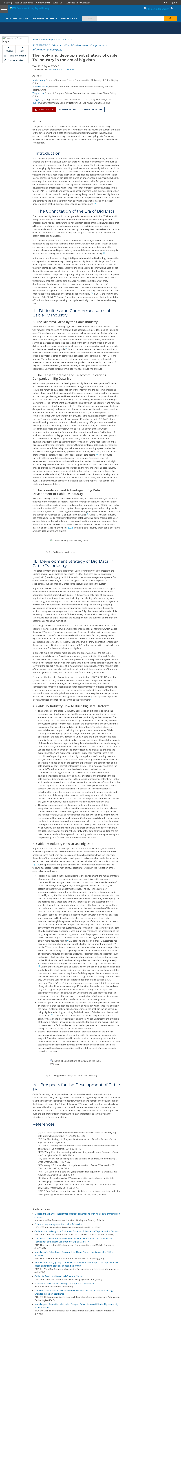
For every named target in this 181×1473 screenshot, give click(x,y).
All (89, 18)
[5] (76, 405)
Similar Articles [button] (15, 60)
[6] (97, 454)
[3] (92, 293)
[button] (165, 2)
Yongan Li (37, 99)
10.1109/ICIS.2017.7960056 (61, 69)
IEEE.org (8, 2)
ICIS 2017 (67, 39)
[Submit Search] (170, 18)
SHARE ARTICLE (69, 109)
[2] (104, 253)
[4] (66, 349)
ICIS (58, 39)
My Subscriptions (17, 18)
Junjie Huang (38, 80)
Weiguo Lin (38, 93)
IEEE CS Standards (24, 2)
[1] (95, 203)
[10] (52, 1015)
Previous (9, 50)
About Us (57, 2)
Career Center (43, 2)
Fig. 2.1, (70, 527)
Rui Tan (36, 102)
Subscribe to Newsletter (78, 2)
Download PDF (45, 109)
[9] (39, 966)
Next (21, 50)
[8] (68, 940)
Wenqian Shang (40, 86)
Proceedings (47, 39)
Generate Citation (92, 109)
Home (35, 39)
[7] (88, 514)
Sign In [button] (174, 2)
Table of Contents (17, 55)
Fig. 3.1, (36, 864)
